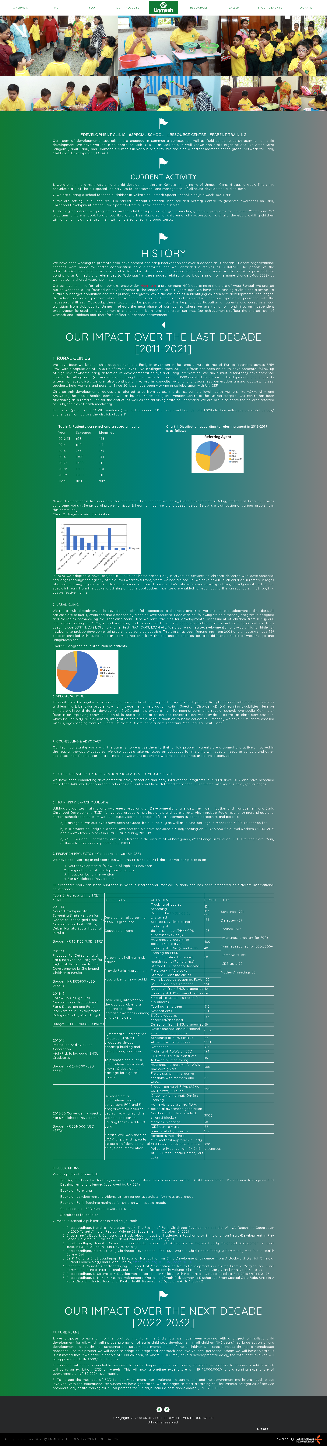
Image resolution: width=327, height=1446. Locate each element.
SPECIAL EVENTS (270, 7)
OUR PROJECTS (127, 7)
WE (56, 7)
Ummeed (106, 149)
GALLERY (234, 7)
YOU (92, 7)
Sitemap (263, 1428)
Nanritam (148, 286)
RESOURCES (199, 7)
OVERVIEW (20, 7)
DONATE (306, 7)
